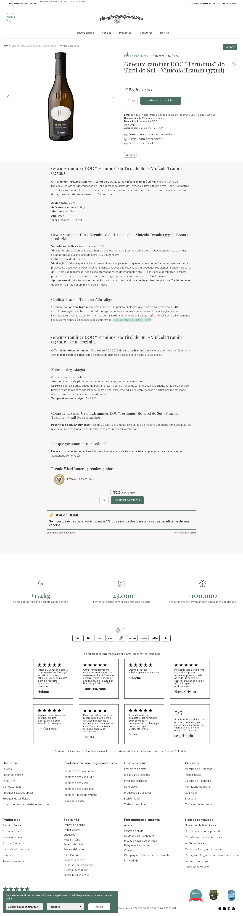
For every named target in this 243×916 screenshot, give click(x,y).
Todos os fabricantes (15, 861)
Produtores (146, 32)
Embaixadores (72, 830)
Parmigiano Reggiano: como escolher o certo (212, 855)
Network (129, 860)
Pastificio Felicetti (13, 825)
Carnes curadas (12, 786)
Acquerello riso (12, 831)
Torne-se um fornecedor (78, 865)
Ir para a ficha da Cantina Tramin (132, 320)
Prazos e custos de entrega (140, 840)
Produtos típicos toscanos (79, 789)
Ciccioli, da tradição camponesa (203, 849)
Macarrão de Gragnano (198, 769)
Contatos (129, 850)
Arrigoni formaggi (13, 843)
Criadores (69, 834)
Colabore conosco (74, 860)
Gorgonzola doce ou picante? (202, 831)
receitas (129, 825)
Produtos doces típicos (16, 798)
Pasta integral (193, 775)
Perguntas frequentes (137, 845)
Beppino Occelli (12, 837)
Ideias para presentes (137, 775)
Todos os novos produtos (200, 804)
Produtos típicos (84, 32)
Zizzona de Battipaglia (198, 781)
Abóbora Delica (194, 843)
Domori (7, 855)
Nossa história (72, 839)
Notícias (107, 32)
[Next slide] (113, 97)
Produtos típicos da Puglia (79, 777)
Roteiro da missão (74, 844)
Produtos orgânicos (135, 781)
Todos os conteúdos (197, 867)
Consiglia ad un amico (76, 875)
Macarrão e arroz (13, 775)
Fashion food (132, 798)
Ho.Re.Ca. (70, 855)
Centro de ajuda (133, 831)
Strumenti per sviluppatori (139, 836)
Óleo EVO (9, 781)
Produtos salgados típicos (18, 793)
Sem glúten (131, 786)
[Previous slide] (8, 97)
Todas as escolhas (135, 804)
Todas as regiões (74, 801)
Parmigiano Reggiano (198, 786)
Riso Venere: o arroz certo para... (204, 837)
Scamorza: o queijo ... (197, 861)
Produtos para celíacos (137, 793)
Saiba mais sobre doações (61, 532)
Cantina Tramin (139, 56)
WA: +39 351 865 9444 (227, 3)
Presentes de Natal (135, 769)
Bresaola (190, 798)
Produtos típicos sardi (76, 783)
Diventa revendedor (76, 870)
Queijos (7, 769)
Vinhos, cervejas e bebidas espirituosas (26, 804)
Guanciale (191, 793)
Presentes (125, 32)
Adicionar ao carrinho (160, 100)
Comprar (230, 47)
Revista (164, 32)
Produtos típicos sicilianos (79, 771)
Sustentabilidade (74, 849)
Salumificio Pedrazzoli (16, 849)
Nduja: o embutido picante (200, 825)
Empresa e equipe (74, 825)
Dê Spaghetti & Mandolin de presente (147, 855)
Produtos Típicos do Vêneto (80, 795)
